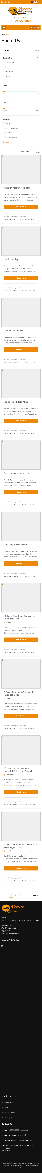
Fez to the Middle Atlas (16, 401)
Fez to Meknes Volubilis (16, 473)
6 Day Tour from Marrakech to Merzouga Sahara (20, 846)
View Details (21, 207)
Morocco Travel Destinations (25, 1163)
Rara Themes (24, 1166)
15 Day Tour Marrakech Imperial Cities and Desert (18, 770)
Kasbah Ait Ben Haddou (17, 187)
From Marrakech (7, 1102)
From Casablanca (8, 1112)
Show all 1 (6, 142)
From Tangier (6, 1117)
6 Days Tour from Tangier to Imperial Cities (19, 694)
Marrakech (10, 775)
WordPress (20, 1168)
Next (34, 895)
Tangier (8, 622)
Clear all (36, 50)
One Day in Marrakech (16, 544)
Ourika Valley (11, 259)
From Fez (5, 1107)
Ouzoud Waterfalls (14, 330)
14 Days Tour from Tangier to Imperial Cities (19, 617)
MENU (33, 27)
